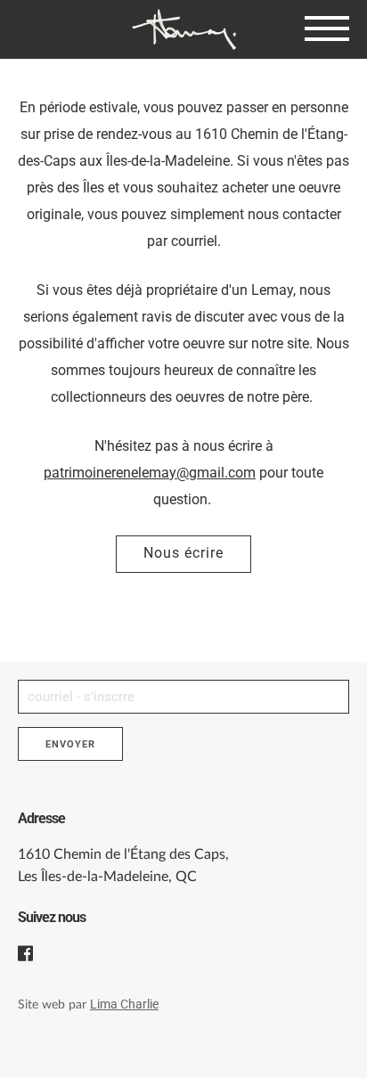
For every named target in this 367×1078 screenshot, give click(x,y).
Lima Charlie (124, 1004)
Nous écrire (183, 552)
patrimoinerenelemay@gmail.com (150, 472)
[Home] (183, 29)
